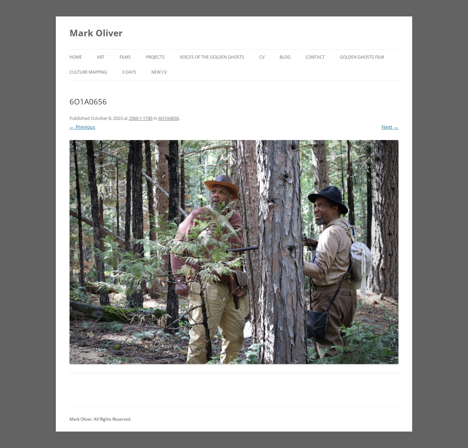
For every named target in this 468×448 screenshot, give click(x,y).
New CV (159, 72)
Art (100, 57)
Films (125, 57)
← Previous (82, 127)
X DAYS (129, 72)
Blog (285, 57)
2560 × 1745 (140, 118)
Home (76, 57)
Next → (390, 127)
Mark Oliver (96, 33)
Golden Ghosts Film (362, 57)
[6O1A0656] (234, 252)
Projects (155, 57)
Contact (315, 57)
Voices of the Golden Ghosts (212, 57)
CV (261, 57)
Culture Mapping (88, 72)
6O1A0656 (168, 118)
